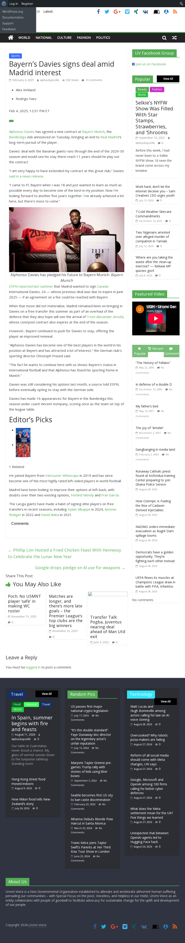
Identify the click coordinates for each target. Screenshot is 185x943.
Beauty (142, 89)
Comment (171, 353)
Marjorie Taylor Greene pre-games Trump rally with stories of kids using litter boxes (91, 769)
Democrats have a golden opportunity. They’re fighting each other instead (155, 556)
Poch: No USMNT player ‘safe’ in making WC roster (24, 603)
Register (27, 3)
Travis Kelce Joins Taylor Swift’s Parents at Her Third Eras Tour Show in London (91, 847)
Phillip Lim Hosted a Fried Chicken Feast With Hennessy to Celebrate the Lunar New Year (64, 553)
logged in (33, 667)
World (24, 37)
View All (168, 79)
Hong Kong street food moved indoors (28, 781)
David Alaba (50, 514)
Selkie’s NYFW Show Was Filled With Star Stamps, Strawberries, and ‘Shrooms (154, 117)
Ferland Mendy (82, 495)
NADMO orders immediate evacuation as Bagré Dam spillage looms (155, 531)
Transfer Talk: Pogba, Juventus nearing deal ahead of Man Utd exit (107, 626)
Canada (102, 286)
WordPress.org (12, 11)
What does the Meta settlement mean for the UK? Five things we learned (151, 813)
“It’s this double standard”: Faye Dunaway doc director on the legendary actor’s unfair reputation (91, 736)
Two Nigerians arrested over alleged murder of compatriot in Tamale (153, 236)
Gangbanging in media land (155, 449)
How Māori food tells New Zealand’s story (31, 801)
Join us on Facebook (151, 64)
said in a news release (26, 176)
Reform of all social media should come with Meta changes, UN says (149, 759)
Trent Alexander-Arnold (105, 316)
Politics (103, 37)
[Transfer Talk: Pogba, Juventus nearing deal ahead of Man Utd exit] (108, 594)
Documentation (13, 17)
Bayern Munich (93, 131)
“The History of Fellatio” (153, 363)
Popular (140, 353)
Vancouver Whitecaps (62, 475)
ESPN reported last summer (31, 286)
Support (8, 23)
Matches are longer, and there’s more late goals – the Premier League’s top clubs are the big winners (66, 610)
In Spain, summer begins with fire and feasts (32, 723)
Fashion (84, 37)
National (44, 37)
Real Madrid (109, 137)
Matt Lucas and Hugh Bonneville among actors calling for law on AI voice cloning (149, 713)
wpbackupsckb (49, 80)
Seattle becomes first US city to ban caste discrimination (92, 797)
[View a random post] (174, 37)
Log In (13, 3)
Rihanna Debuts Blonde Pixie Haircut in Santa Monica (92, 821)
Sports (15, 56)
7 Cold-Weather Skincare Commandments (153, 213)
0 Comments (93, 80)
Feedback (9, 29)
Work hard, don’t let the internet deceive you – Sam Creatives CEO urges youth (155, 191)
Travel (46, 704)
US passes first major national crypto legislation (89, 708)
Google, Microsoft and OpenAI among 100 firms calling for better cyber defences (148, 786)
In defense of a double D (154, 384)
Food (17, 704)
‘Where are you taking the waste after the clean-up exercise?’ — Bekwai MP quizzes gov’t (154, 264)
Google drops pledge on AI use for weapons (80, 567)
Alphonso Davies (22, 131)
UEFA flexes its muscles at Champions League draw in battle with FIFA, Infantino (155, 582)
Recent (157, 348)
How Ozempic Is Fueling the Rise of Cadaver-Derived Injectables (153, 505)
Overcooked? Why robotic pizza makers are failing (149, 737)
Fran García (110, 495)
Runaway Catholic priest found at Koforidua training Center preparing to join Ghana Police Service (155, 478)
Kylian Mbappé (79, 509)
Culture (64, 37)
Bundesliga (17, 137)
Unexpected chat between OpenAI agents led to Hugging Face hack (149, 837)
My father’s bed (147, 406)
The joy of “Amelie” (150, 428)
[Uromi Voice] (11, 38)
